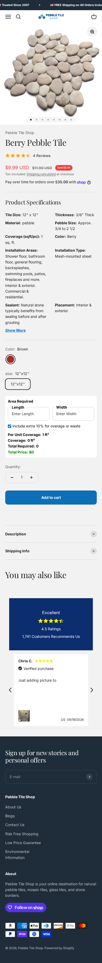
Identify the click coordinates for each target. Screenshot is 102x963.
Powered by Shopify (59, 948)
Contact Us (14, 824)
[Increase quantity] (31, 477)
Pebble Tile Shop (19, 132)
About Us (13, 807)
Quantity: (13, 466)
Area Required (20, 401)
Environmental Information (17, 854)
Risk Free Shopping (21, 834)
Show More (15, 330)
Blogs (10, 816)
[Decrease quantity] (12, 477)
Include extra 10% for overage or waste (46, 426)
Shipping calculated (41, 174)
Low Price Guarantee (23, 842)
